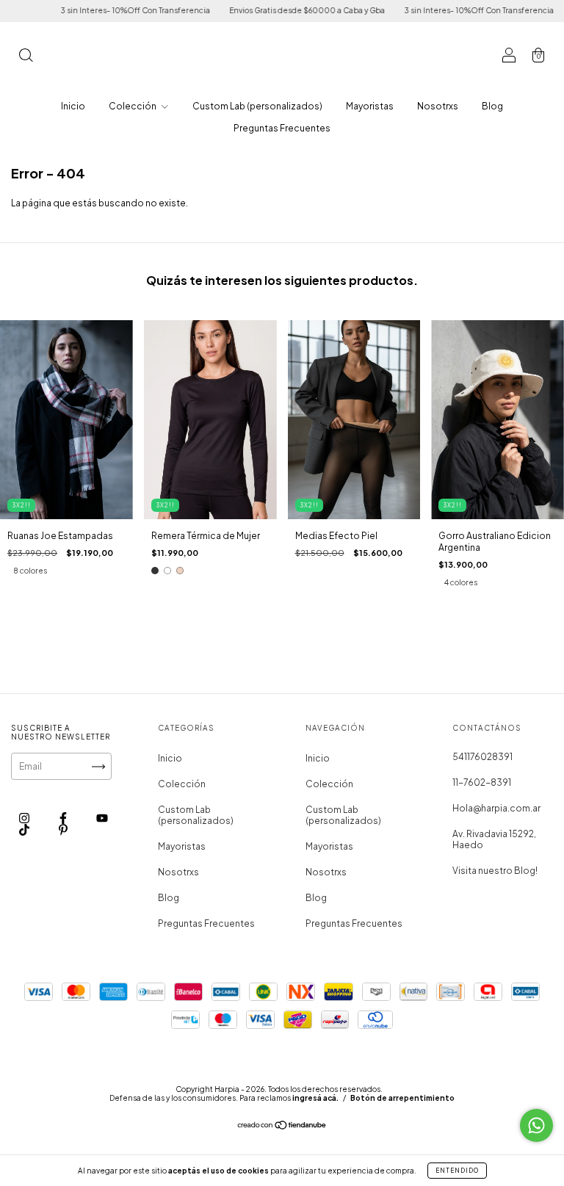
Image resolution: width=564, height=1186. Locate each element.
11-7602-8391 (481, 782)
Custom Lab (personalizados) (257, 106)
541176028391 (482, 756)
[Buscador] (25, 56)
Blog (492, 106)
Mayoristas (370, 106)
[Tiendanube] (282, 1126)
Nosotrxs (437, 106)
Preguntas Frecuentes (282, 128)
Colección (133, 106)
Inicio (73, 106)
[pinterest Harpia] (63, 830)
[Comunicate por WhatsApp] (536, 1125)
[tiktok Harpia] (25, 830)
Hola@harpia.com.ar (496, 808)
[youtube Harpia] (102, 818)
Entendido (457, 1170)
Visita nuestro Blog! (495, 870)
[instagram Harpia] (25, 818)
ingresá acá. (315, 1097)
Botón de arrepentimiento (402, 1097)
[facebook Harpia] (64, 818)
